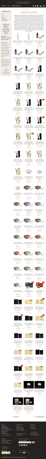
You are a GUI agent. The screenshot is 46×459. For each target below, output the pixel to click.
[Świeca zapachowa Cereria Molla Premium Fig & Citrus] (29, 318)
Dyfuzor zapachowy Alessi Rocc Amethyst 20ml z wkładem (18, 58)
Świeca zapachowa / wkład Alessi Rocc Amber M (39, 194)
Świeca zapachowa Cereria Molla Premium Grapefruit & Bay (18, 342)
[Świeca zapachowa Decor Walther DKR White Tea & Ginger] (39, 385)
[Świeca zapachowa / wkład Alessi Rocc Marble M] (39, 269)
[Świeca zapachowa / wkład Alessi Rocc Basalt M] (39, 220)
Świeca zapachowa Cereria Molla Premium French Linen (39, 324)
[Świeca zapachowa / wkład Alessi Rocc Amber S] (18, 204)
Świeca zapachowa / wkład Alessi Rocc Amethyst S (18, 227)
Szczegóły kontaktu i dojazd (6, 435)
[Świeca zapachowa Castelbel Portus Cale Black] (29, 285)
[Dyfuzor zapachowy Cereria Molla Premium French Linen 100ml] (18, 120)
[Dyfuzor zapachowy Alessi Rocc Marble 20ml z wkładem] (29, 68)
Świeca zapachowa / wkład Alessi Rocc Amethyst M (39, 210)
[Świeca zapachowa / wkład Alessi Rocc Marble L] (29, 269)
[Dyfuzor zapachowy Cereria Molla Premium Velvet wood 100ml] (39, 154)
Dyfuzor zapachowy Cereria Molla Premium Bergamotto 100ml (28, 92)
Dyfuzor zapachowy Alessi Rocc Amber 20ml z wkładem (39, 42)
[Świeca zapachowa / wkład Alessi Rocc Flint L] (29, 253)
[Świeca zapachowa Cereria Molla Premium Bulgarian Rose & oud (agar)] (18, 318)
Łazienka (8, 9)
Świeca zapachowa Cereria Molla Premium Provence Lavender (18, 358)
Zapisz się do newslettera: (23, 440)
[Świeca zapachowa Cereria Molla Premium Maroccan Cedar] (29, 335)
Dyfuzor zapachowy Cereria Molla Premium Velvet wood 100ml (39, 160)
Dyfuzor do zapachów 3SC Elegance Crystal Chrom (18, 41)
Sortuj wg (35, 416)
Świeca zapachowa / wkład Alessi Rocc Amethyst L (29, 210)
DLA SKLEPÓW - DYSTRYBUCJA (6, 440)
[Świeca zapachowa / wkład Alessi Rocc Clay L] (29, 237)
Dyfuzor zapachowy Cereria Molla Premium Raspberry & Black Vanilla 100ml (29, 143)
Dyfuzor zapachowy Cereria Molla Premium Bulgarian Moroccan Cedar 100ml (18, 109)
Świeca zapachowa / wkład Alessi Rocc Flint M (39, 259)
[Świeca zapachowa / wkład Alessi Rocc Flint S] (18, 269)
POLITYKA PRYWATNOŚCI (34, 434)
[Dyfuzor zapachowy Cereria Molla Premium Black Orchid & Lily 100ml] (39, 86)
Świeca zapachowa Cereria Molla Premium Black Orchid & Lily (39, 308)
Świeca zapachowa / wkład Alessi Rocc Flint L (28, 259)
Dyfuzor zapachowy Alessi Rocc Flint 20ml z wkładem (18, 74)
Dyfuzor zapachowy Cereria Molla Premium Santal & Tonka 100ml (39, 142)
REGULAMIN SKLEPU (33, 433)
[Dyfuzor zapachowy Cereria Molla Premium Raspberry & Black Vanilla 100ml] (29, 136)
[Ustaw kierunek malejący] (44, 416)
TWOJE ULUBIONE (33, 428)
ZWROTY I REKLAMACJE (20, 430)
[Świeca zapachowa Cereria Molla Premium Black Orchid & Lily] (39, 301)
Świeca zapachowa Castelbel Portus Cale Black (29, 291)
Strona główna (2, 9)
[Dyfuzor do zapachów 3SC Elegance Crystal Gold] (29, 36)
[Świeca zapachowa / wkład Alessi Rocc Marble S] (18, 285)
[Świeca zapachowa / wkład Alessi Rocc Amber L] (29, 188)
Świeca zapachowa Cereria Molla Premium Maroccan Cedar (28, 342)
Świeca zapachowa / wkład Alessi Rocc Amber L (29, 194)
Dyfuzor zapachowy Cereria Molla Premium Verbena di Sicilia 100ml (18, 178)
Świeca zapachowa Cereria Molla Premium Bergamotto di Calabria (28, 308)
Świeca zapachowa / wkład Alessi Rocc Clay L (29, 243)
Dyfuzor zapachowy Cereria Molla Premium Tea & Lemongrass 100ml (18, 160)
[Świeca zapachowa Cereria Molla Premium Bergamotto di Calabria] (29, 301)
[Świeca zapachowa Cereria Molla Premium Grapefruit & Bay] (18, 335)
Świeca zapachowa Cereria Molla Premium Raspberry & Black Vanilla (29, 358)
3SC (2, 15)
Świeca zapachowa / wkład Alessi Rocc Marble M (39, 275)
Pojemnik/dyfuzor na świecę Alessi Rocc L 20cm (29, 178)
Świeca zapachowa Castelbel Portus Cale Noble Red (39, 291)
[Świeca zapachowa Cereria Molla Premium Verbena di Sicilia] (18, 385)
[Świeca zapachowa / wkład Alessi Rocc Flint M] (39, 253)
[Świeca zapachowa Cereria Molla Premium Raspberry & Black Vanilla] (29, 352)
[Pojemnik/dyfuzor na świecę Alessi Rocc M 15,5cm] (39, 171)
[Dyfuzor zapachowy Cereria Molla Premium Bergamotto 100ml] (29, 86)
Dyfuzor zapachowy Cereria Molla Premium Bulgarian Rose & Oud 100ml (28, 109)
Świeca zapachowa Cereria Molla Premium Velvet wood (39, 374)
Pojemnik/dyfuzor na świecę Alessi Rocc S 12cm (18, 194)
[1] (29, 120)
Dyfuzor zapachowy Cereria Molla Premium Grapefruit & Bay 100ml (28, 126)
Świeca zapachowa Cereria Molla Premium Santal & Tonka (39, 358)
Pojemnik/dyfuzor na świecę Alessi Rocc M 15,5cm (39, 178)
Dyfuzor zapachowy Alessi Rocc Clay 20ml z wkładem (39, 58)
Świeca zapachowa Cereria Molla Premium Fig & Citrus (29, 324)
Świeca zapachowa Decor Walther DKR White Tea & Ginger (39, 391)
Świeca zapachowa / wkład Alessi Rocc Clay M (39, 243)
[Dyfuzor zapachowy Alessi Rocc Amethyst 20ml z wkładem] (18, 52)
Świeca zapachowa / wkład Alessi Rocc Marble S (18, 291)
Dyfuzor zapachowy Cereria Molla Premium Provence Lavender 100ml (18, 142)
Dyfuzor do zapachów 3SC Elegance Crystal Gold (29, 41)
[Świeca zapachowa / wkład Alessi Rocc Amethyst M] (39, 204)
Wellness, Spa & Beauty (16, 9)
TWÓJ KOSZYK (32, 427)
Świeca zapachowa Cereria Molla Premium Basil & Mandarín (18, 308)
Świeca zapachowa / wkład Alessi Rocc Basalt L (29, 227)
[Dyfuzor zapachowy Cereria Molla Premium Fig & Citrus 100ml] (39, 102)
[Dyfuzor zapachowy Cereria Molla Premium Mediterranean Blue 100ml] (39, 120)
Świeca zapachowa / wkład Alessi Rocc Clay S (18, 259)
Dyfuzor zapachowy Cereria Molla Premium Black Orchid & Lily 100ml (39, 92)
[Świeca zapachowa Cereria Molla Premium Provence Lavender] (18, 352)
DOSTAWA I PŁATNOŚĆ (20, 428)
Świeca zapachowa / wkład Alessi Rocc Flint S (18, 274)
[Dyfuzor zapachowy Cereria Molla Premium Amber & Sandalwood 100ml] (39, 68)
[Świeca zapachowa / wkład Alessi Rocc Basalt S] (18, 237)
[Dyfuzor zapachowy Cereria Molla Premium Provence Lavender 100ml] (18, 136)
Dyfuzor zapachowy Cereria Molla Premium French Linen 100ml (18, 126)
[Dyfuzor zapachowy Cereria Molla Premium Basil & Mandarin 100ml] (18, 86)
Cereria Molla (4, 19)
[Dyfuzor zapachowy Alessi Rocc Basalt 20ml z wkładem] (29, 52)
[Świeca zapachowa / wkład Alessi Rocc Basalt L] (29, 220)
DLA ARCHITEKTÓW (4, 441)
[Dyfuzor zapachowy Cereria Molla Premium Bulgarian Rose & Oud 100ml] (29, 102)
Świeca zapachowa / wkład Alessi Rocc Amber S (18, 210)
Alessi (3, 17)
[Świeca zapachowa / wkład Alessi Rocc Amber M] (39, 188)
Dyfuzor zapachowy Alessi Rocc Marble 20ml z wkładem (29, 75)
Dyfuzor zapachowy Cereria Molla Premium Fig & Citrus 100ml (39, 109)
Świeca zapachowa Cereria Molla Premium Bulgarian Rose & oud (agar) (18, 325)
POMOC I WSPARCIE (19, 427)
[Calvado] (23, 2)
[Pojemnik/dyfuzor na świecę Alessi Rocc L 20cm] (29, 171)
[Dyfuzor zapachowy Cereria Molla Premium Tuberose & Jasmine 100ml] (29, 154)
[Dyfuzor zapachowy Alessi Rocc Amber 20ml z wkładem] (39, 36)
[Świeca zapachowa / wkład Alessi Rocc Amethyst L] (29, 204)
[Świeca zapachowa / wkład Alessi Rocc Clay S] (18, 253)
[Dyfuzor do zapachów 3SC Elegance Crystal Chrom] (18, 36)
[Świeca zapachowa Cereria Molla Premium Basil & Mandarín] (18, 301)
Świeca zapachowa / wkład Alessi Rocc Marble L (29, 275)
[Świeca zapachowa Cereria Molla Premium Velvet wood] (39, 368)
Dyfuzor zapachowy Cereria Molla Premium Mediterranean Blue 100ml (39, 126)
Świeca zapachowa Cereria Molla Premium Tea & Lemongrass (18, 374)
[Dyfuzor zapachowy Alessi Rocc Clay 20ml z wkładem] (39, 52)
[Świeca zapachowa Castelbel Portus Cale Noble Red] (39, 285)
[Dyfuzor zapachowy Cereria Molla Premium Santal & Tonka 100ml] (39, 136)
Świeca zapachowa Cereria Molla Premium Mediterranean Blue (39, 342)
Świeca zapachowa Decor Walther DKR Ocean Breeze (29, 391)
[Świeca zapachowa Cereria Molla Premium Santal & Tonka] (39, 352)
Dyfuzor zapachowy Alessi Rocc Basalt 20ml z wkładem (29, 58)
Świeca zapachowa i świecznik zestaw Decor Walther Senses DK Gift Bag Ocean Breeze (18, 408)
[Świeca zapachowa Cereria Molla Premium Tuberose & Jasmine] (29, 368)
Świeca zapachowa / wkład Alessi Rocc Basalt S (18, 243)
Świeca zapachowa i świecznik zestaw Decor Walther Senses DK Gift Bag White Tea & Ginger (28, 408)
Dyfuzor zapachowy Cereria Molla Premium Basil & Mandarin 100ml (17, 92)
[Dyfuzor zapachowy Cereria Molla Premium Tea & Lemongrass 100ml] (18, 154)
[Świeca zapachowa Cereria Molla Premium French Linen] (39, 318)
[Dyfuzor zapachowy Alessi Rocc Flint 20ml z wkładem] (18, 68)
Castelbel (3, 18)
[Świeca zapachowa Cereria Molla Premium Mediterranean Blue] (39, 335)
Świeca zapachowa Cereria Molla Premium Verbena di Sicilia (18, 391)
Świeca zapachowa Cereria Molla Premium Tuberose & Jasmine (28, 374)
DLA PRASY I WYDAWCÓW (6, 443)
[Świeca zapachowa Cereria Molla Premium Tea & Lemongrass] (18, 368)
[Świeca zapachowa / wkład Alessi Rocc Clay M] (39, 237)
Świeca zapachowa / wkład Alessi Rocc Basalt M (39, 227)
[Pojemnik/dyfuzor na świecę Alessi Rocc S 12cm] (18, 188)
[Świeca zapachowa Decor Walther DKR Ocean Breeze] (29, 385)
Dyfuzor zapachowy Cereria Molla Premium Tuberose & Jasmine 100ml (28, 161)
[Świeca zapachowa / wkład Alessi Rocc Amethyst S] (18, 220)
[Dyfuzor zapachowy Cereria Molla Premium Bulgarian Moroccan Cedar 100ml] (18, 102)
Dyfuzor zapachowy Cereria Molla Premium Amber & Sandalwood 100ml (39, 75)
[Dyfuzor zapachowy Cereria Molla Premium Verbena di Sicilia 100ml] (18, 171)
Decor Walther (4, 20)
